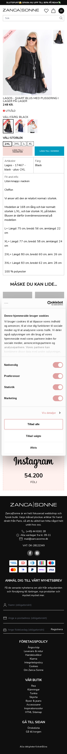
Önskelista (34, 728)
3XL (16, 144)
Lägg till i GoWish (49, 151)
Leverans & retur (33, 651)
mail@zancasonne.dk (36, 539)
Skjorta (33, 697)
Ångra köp (33, 647)
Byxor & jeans (33, 701)
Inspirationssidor (33, 708)
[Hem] (21, 10)
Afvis (33, 447)
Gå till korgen (33, 731)
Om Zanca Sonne (33, 670)
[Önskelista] (46, 11)
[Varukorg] (53, 11)
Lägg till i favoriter (17, 151)
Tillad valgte (33, 435)
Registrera (57, 629)
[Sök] (61, 18)
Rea (33, 686)
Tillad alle (33, 424)
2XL (7, 144)
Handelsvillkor (33, 655)
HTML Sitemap (33, 712)
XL (30, 144)
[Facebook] (30, 553)
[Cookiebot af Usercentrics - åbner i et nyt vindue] (48, 303)
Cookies (33, 666)
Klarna (33, 658)
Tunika (33, 693)
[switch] (58, 376)
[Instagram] (37, 553)
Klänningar (34, 689)
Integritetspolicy (33, 662)
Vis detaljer (49, 412)
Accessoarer (33, 704)
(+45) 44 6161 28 (36, 531)
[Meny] (61, 11)
